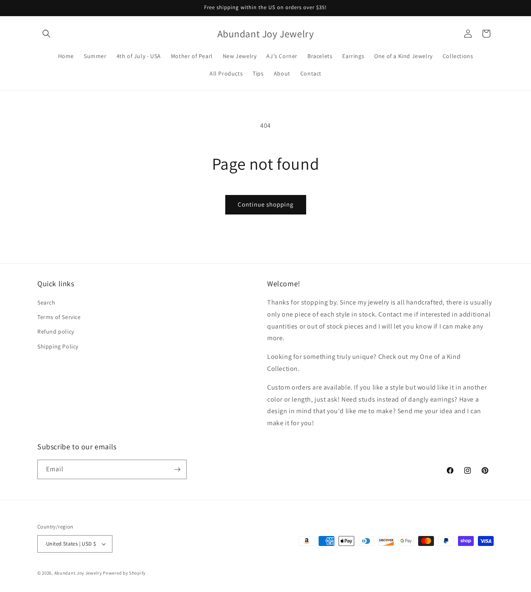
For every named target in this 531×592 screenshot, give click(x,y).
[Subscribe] (177, 469)
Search (46, 302)
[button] (46, 33)
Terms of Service (59, 317)
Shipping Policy (57, 346)
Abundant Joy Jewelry (78, 573)
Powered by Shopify (124, 573)
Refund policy (55, 331)
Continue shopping (266, 204)
